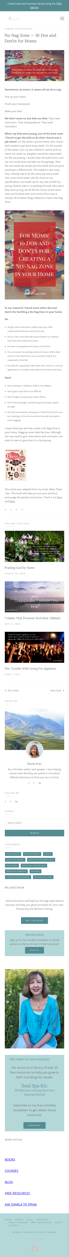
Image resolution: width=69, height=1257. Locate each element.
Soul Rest (12, 865)
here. (12, 501)
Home (8, 1219)
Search (34, 833)
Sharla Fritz (34, 764)
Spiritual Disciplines (34, 865)
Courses (11, 1171)
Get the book (34, 920)
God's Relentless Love (41, 860)
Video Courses (18, 1222)
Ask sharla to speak (21, 1204)
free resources (17, 1193)
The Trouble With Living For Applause (30, 668)
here (59, 497)
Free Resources (41, 1222)
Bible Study (13, 854)
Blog (9, 1182)
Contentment (32, 854)
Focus (48, 854)
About (59, 1222)
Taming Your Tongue (19, 29)
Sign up (34, 950)
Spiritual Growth (16, 871)
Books (10, 1159)
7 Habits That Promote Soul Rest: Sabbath (32, 618)
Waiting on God (43, 877)
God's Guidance (15, 860)
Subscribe (34, 1125)
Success (35, 871)
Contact (14, 1225)
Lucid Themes (48, 1232)
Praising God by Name (19, 567)
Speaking (42, 1219)
